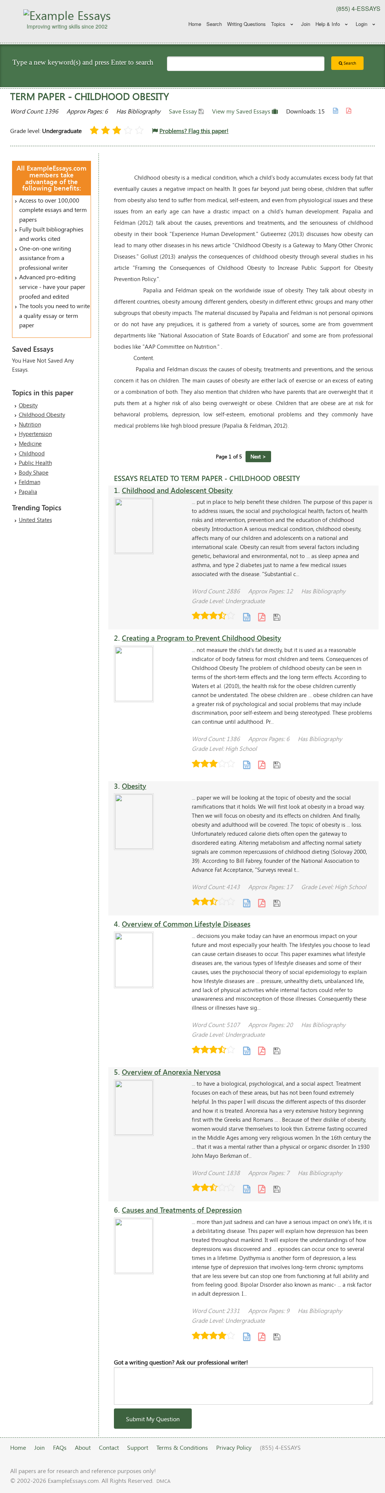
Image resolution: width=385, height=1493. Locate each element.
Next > (258, 456)
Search (214, 23)
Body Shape (34, 472)
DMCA (163, 1481)
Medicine (30, 443)
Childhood (32, 453)
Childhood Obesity (42, 414)
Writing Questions (246, 23)
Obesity (28, 405)
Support (137, 1447)
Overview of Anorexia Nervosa (171, 1072)
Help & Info (327, 23)
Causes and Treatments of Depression (182, 1210)
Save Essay (184, 111)
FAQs (60, 1447)
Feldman (29, 482)
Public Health (35, 462)
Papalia (28, 491)
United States (35, 519)
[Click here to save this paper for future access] (276, 616)
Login (361, 23)
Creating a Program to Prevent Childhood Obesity (201, 638)
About (83, 1447)
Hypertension (35, 433)
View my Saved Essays (242, 111)
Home (194, 23)
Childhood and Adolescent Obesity (177, 490)
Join (305, 23)
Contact (109, 1447)
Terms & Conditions (182, 1447)
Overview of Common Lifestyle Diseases (186, 924)
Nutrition (30, 424)
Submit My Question (153, 1419)
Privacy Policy (234, 1447)
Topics (278, 23)
